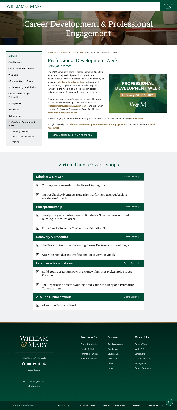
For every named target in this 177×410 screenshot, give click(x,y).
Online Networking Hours (21, 68)
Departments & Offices (59, 52)
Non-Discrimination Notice (114, 405)
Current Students (89, 344)
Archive (15, 142)
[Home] (24, 6)
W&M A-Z (139, 349)
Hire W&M (13, 109)
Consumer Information (86, 405)
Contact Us (34, 386)
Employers (140, 354)
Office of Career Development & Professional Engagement (97, 124)
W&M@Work (14, 103)
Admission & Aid (115, 344)
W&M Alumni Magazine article (62, 112)
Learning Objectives (21, 131)
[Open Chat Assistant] (169, 402)
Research (112, 358)
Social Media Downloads (23, 136)
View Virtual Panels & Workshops (72, 135)
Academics (113, 349)
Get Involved (14, 116)
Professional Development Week (21, 124)
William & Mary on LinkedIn (22, 87)
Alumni (80, 52)
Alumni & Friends (89, 358)
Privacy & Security (155, 405)
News (110, 368)
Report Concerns (143, 368)
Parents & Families (89, 354)
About (111, 363)
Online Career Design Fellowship (19, 95)
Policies (136, 405)
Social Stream (34, 370)
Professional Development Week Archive (68, 106)
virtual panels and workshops (70, 82)
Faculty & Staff (88, 349)
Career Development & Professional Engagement (88, 28)
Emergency (140, 363)
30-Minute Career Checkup (21, 81)
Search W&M (141, 344)
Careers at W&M (143, 358)
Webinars (13, 75)
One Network (15, 62)
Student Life (113, 354)
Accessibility (63, 405)
